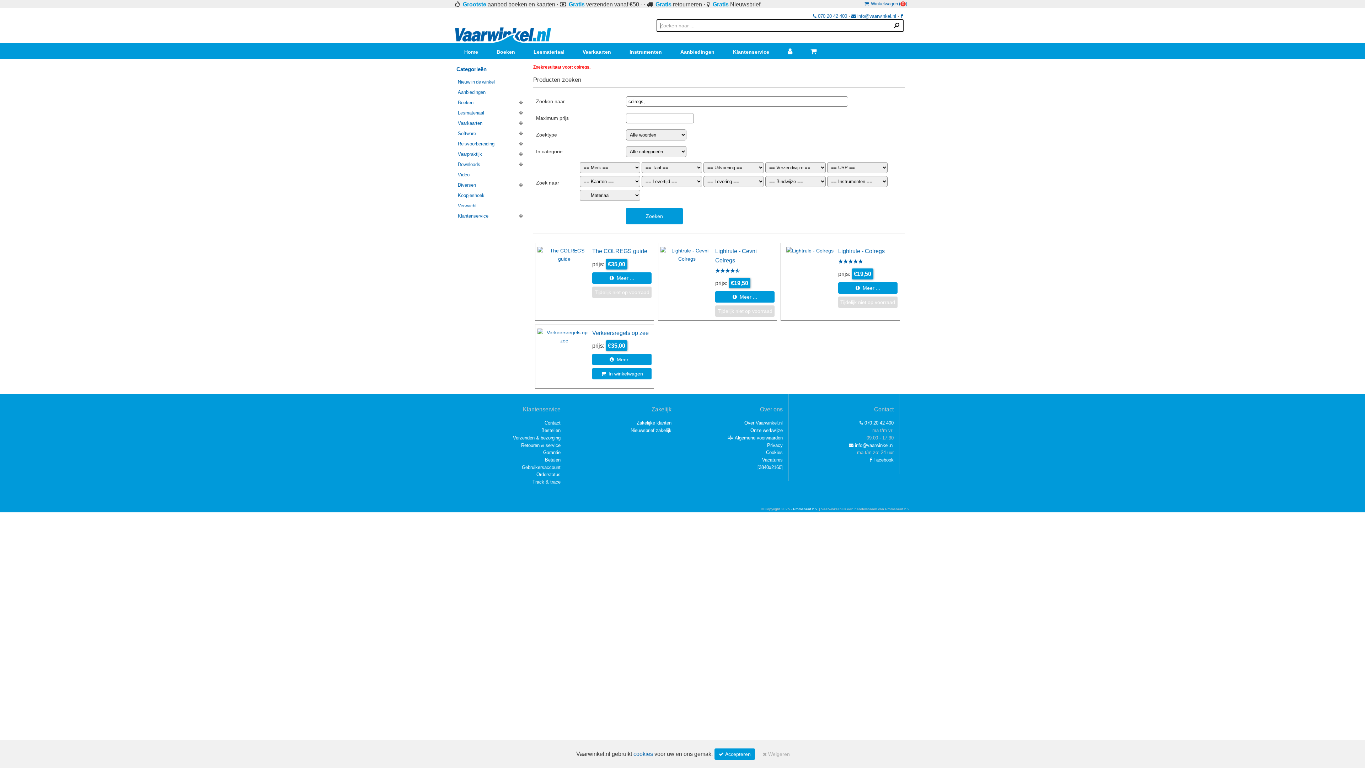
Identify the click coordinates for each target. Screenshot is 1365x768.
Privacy (775, 445)
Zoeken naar (550, 101)
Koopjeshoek (471, 195)
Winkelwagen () (888, 3)
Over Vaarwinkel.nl (763, 423)
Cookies (774, 452)
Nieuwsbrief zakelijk (651, 430)
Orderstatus (548, 474)
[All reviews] (727, 271)
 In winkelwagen (622, 373)
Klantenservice (751, 51)
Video (464, 174)
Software (467, 133)
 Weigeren (776, 754)
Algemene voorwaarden (758, 438)
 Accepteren (735, 754)
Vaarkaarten (597, 51)
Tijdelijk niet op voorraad (622, 292)
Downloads (469, 164)
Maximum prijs (552, 118)
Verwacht (467, 205)
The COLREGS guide (619, 251)
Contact (553, 423)
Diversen (467, 185)
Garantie (552, 452)
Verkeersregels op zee (620, 333)
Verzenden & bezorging (537, 438)
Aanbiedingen (697, 51)
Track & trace (546, 482)
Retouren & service (541, 445)
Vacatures (772, 460)
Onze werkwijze (766, 430)
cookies (643, 754)
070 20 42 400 (832, 16)
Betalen (553, 460)
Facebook (883, 460)
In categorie (549, 151)
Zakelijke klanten (654, 423)
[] (770, 467)
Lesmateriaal (549, 51)
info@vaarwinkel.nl (876, 16)
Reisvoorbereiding (476, 144)
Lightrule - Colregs (861, 251)
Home (471, 51)
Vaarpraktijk (470, 154)
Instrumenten (646, 51)
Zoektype (546, 135)
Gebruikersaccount (541, 467)
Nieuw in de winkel (476, 82)
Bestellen (551, 430)
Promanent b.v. (805, 509)
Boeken (506, 51)
